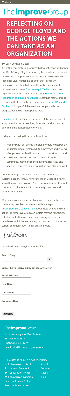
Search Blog (8, 255)
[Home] (35, 10)
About (44, 364)
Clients (44, 372)
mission (10, 119)
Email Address (10, 275)
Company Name (11, 301)
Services (45, 368)
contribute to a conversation (19, 208)
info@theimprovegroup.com (27, 347)
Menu (8, 2)
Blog (43, 376)
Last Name (8, 292)
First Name (8, 284)
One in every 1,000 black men (41, 89)
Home (44, 359)
